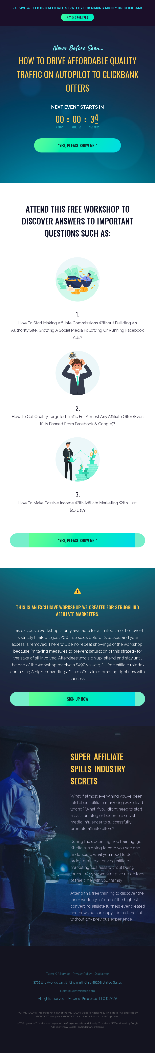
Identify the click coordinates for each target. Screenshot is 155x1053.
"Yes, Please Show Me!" (77, 145)
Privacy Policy (82, 973)
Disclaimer (102, 973)
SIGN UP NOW (77, 699)
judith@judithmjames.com (77, 991)
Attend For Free (77, 17)
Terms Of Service (58, 973)
